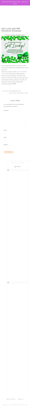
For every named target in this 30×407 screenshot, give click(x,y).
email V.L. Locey (24, 404)
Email (5, 137)
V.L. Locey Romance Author (15, 12)
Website (6, 144)
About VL (21, 399)
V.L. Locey (9, 404)
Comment (6, 110)
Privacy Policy (11, 399)
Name (5, 130)
